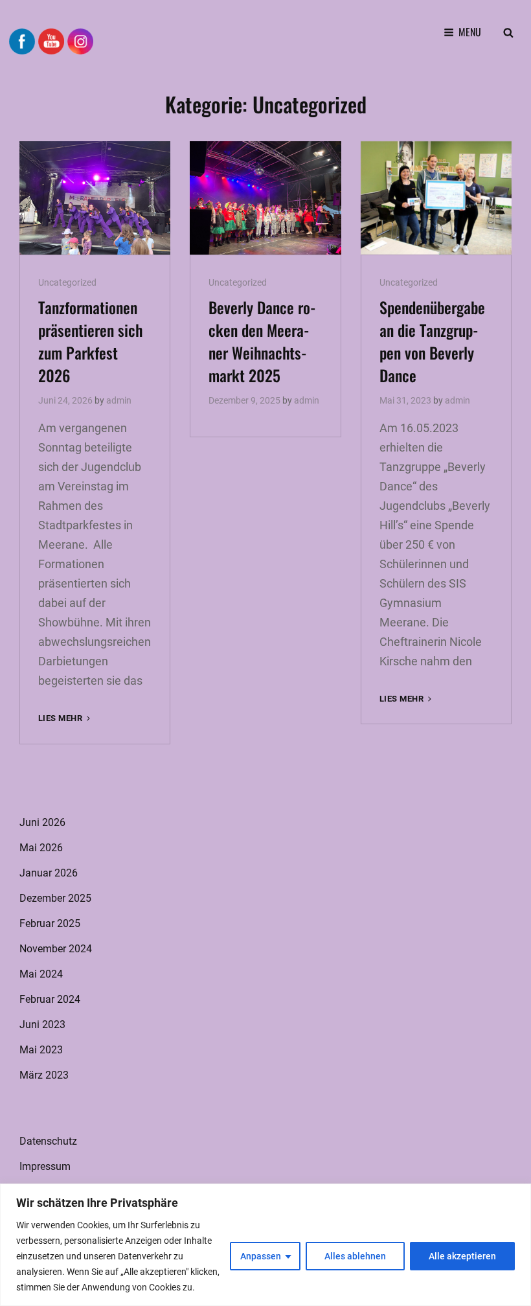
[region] (265, 1245)
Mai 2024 (41, 974)
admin (118, 400)
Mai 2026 (41, 848)
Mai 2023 (41, 1050)
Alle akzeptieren (462, 1256)
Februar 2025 (49, 923)
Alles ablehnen (355, 1256)
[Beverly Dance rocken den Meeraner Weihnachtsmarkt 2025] (265, 198)
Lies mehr (65, 719)
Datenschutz (48, 1141)
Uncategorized (67, 282)
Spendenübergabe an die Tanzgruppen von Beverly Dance (432, 341)
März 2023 (44, 1075)
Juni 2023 (42, 1024)
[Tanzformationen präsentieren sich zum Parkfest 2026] (94, 198)
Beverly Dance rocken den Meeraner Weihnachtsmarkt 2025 (262, 341)
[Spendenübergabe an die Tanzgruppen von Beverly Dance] (436, 198)
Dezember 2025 (55, 898)
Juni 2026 (42, 822)
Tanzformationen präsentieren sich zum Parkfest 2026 (90, 341)
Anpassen (260, 1256)
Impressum (45, 1166)
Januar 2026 (48, 873)
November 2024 (55, 949)
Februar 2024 (49, 999)
